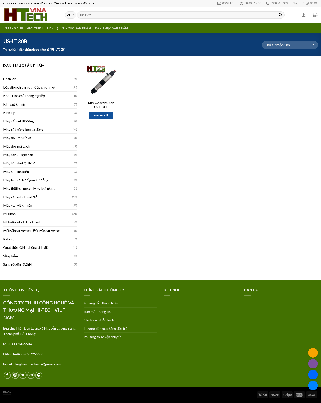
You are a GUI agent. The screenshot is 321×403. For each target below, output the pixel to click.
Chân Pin (9, 79)
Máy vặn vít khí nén (17, 205)
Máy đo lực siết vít (17, 138)
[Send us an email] (315, 3)
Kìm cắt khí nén (14, 104)
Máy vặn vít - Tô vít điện (21, 197)
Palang (8, 239)
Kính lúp (9, 113)
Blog (296, 3)
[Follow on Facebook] (303, 3)
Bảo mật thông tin (97, 312)
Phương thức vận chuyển (102, 337)
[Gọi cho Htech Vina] (313, 363)
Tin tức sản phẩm (76, 28)
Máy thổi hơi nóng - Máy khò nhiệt (29, 188)
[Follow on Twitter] (311, 3)
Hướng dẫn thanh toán (101, 303)
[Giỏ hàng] (315, 15)
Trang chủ (14, 28)
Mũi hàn (9, 214)
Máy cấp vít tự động (18, 121)
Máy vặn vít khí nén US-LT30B (101, 105)
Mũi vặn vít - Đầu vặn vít (21, 222)
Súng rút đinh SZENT (18, 264)
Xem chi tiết (101, 115)
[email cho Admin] (313, 353)
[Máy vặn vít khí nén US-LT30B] (101, 80)
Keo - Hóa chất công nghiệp (24, 95)
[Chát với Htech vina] (313, 385)
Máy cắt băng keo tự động (23, 129)
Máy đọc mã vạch (16, 146)
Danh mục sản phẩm (111, 28)
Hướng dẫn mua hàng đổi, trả (106, 328)
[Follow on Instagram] (307, 3)
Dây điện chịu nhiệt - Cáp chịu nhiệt (29, 87)
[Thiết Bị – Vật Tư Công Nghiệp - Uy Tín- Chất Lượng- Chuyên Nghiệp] (30, 15)
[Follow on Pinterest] (38, 375)
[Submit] (280, 15)
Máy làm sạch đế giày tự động (25, 180)
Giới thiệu (35, 28)
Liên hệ (52, 28)
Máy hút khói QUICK (19, 163)
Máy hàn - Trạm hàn (18, 155)
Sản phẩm (10, 256)
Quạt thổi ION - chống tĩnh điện (26, 247)
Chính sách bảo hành (99, 320)
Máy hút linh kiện (16, 172)
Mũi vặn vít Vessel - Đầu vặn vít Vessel (31, 230)
